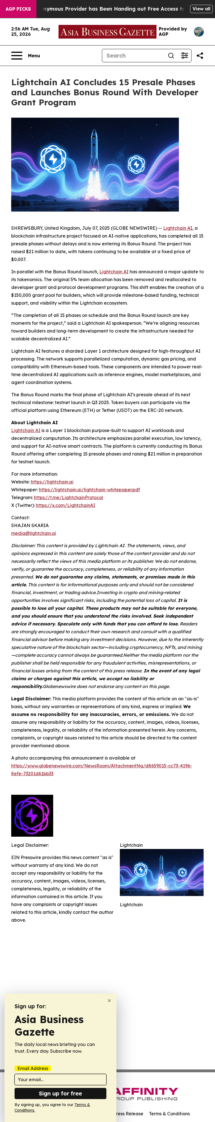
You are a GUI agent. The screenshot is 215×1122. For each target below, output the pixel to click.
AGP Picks (18, 9)
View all (201, 8)
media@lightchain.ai (33, 533)
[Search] (171, 55)
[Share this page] (200, 55)
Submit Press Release (120, 1113)
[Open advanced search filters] (184, 55)
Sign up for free (60, 1093)
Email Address (32, 1068)
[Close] (109, 1000)
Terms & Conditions (169, 1113)
